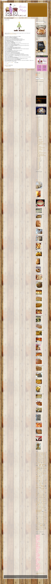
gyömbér (41, 475)
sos (44, 517)
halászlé (37, 479)
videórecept (43, 527)
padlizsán (38, 508)
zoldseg (45, 528)
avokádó (37, 455)
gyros (44, 475)
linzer (38, 499)
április (38, 165)
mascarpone (38, 502)
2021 (37, 123)
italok (43, 481)
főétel (45, 471)
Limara (37, 75)
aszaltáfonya (41, 454)
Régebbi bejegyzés (30, 69)
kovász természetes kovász (43, 493)
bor (41, 458)
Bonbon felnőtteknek (39, 149)
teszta (39, 523)
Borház (43, 458)
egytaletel (43, 468)
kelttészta (42, 485)
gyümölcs (37, 476)
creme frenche (43, 459)
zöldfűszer (44, 529)
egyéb (7, 63)
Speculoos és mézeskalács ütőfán (41, 155)
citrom (36, 459)
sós (36, 518)
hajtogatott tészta (41, 478)
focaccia (36, 471)
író (40, 481)
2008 (37, 169)
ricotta (44, 514)
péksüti (44, 511)
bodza (44, 457)
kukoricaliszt (37, 495)
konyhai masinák (41, 492)
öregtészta (42, 507)
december (38, 136)
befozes (45, 455)
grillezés (41, 474)
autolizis (45, 454)
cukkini (36, 460)
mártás (45, 501)
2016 (37, 128)
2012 (37, 132)
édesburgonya (37, 466)
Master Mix (44, 502)
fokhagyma (39, 471)
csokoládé (38, 462)
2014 (37, 130)
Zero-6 (43, 528)
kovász (37, 493)
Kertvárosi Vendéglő (38, 489)
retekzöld (40, 514)
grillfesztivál (44, 474)
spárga (42, 518)
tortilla (45, 524)
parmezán (37, 509)
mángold (37, 501)
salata (38, 516)
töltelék (41, 525)
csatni (45, 460)
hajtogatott (37, 478)
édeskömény (40, 466)
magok (44, 499)
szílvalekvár (41, 521)
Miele (36, 504)
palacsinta (41, 508)
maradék (39, 501)
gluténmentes (44, 473)
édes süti (41, 465)
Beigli (38, 140)
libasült (41, 498)
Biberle (38, 145)
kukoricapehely (41, 495)
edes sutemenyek (42, 464)
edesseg (44, 466)
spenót (45, 518)
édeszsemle (41, 467)
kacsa (43, 482)
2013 (37, 131)
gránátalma (38, 474)
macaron (41, 499)
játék (45, 481)
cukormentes (42, 460)
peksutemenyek (39, 510)
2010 (37, 134)
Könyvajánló (38, 156)
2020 (37, 124)
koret (44, 492)
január (38, 168)
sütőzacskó (37, 520)
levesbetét (38, 498)
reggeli (37, 514)
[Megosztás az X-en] (16, 62)
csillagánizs (44, 461)
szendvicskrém (41, 520)
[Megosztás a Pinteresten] (17, 62)
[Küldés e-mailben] (14, 62)
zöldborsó (38, 529)
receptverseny (45, 513)
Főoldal (19, 69)
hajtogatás (45, 477)
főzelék (38, 472)
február (38, 167)
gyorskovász (37, 475)
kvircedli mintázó (40, 496)
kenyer (43, 486)
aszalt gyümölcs (42, 453)
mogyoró (40, 504)
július (38, 162)
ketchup (45, 489)
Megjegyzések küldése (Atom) (12, 71)
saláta (41, 516)
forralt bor (43, 471)
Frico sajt (41, 472)
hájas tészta (41, 477)
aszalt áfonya (37, 453)
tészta (42, 523)
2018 (37, 126)
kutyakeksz (37, 496)
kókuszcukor (40, 491)
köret (42, 494)
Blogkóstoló (37, 457)
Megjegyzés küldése (8, 66)
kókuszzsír (37, 492)
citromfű (40, 459)
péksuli (45, 509)
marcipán (42, 501)
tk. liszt (37, 524)
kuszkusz (45, 495)
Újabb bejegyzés (7, 69)
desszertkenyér (41, 463)
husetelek (37, 480)
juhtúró (41, 482)
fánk (36, 470)
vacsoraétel (41, 526)
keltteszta (37, 485)
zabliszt (40, 528)
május (38, 164)
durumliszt (37, 464)
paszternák (40, 509)
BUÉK (38, 137)
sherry (36, 517)
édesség (37, 467)
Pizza (38, 138)
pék (42, 509)
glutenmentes (38, 473)
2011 (37, 133)
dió (44, 463)
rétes (42, 514)
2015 (37, 129)
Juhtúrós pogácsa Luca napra (41, 147)
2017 (37, 127)
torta (43, 524)
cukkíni (39, 460)
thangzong (45, 523)
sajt (45, 515)
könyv (36, 494)
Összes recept (37, 19)
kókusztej (44, 491)
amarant (45, 452)
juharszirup (38, 482)
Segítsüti (44, 516)
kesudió (42, 489)
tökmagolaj (38, 525)
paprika (44, 508)
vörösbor (38, 528)
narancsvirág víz (38, 505)
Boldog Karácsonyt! (39, 139)
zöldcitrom (41, 529)
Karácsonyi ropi (39, 146)
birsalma (37, 456)
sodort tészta (39, 517)
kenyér (37, 487)
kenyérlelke (37, 488)
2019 (37, 125)
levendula (42, 497)
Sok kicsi (42, 517)
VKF (45, 527)
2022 (37, 122)
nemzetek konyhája (43, 505)
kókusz (36, 491)
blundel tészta (41, 457)
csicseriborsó (37, 461)
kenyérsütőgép (42, 488)
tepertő (36, 523)
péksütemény (38, 511)
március (38, 166)
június (38, 163)
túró (45, 525)
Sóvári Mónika (39, 518)
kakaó (45, 482)
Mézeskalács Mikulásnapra (40, 154)
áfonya (36, 452)
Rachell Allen (37, 513)
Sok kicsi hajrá (39, 148)
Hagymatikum (37, 477)
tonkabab (41, 524)
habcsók (44, 476)
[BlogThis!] (15, 62)
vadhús (44, 526)
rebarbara (41, 513)
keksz (44, 484)
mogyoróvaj (44, 504)
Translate (42, 79)
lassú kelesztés (44, 496)
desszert (37, 463)
